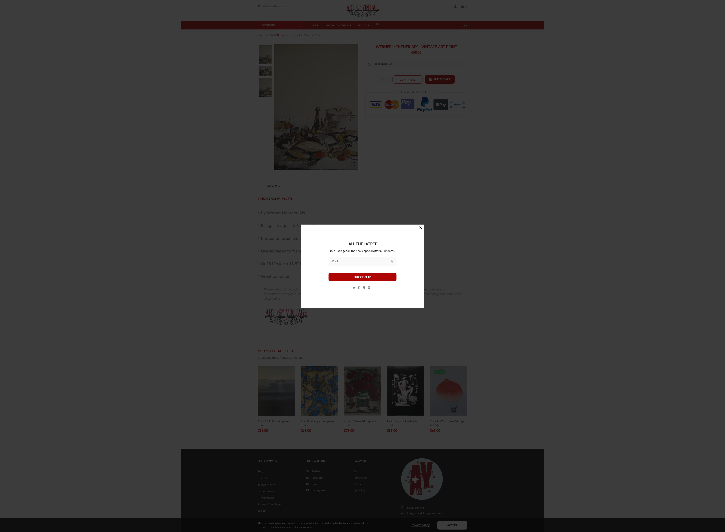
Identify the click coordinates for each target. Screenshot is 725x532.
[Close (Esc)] (420, 228)
